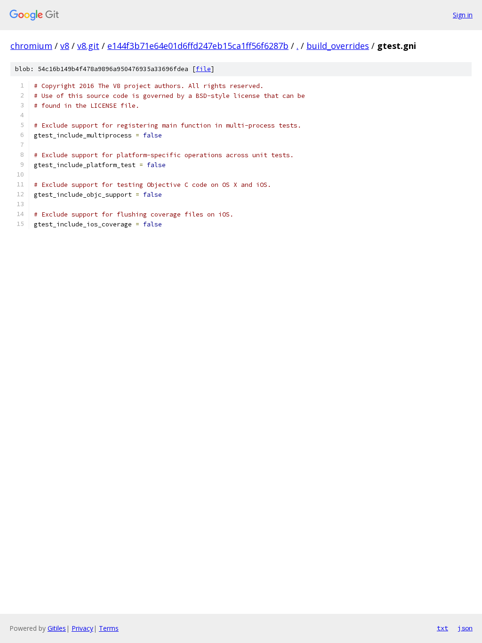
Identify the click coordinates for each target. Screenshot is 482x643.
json (465, 628)
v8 (64, 45)
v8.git (88, 45)
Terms (109, 628)
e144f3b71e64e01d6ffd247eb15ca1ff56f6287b (198, 45)
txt (442, 628)
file (203, 69)
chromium (31, 45)
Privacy (82, 628)
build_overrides (337, 45)
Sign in (463, 14)
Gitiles (57, 628)
